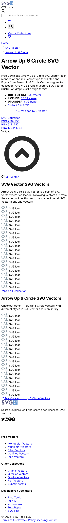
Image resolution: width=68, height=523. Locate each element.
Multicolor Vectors (19, 446)
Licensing (41, 520)
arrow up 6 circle (18, 105)
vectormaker (16, 504)
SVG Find (13, 510)
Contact (52, 520)
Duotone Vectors (18, 477)
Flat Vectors (15, 480)
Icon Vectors (16, 456)
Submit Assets (17, 484)
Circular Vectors (18, 474)
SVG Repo (30, 101)
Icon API (13, 500)
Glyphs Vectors (17, 470)
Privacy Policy (27, 520)
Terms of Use (9, 520)
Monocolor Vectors (20, 443)
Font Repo (14, 507)
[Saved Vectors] (9, 22)
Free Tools (14, 497)
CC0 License (28, 98)
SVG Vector (34, 95)
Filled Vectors (16, 450)
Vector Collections (19, 33)
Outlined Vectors (18, 453)
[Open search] (11, 26)
